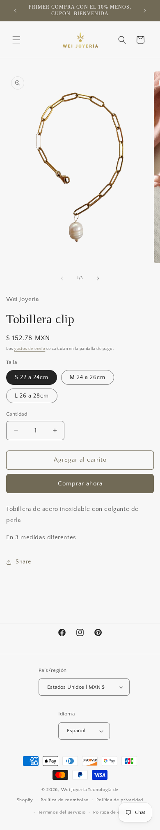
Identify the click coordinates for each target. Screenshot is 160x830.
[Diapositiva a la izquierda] (62, 278)
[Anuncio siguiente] (145, 11)
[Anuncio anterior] (15, 11)
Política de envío (111, 812)
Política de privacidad (119, 800)
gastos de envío (30, 349)
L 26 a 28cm (32, 396)
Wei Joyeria (74, 789)
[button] (16, 40)
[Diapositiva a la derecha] (98, 278)
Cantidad (16, 414)
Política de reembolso (65, 800)
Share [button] (23, 562)
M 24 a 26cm (87, 377)
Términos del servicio (62, 812)
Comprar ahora (80, 483)
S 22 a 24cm (31, 377)
